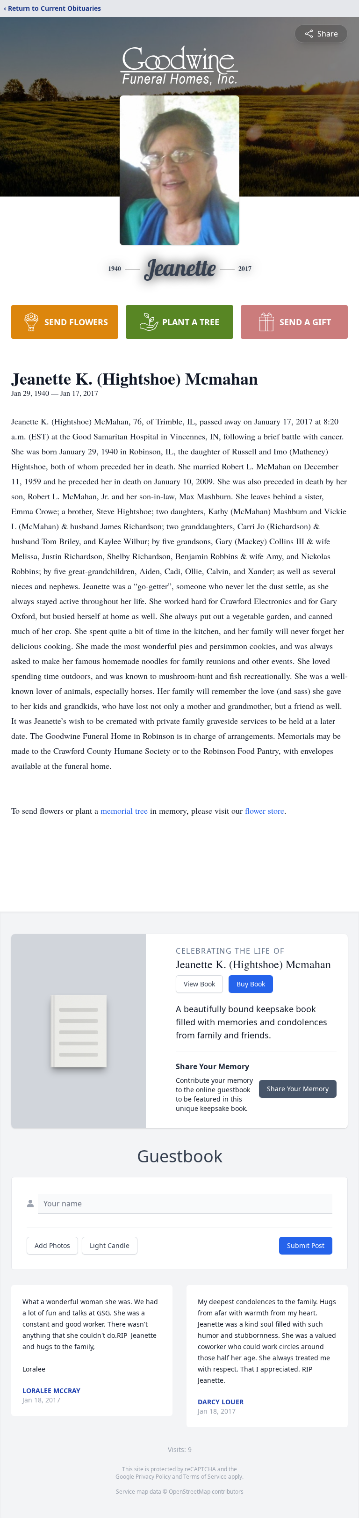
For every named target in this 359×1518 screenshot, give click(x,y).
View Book (199, 983)
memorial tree (124, 810)
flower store (264, 810)
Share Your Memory (298, 1088)
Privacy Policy (153, 1477)
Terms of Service (205, 1477)
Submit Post (305, 1245)
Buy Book (251, 983)
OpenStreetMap (189, 1492)
